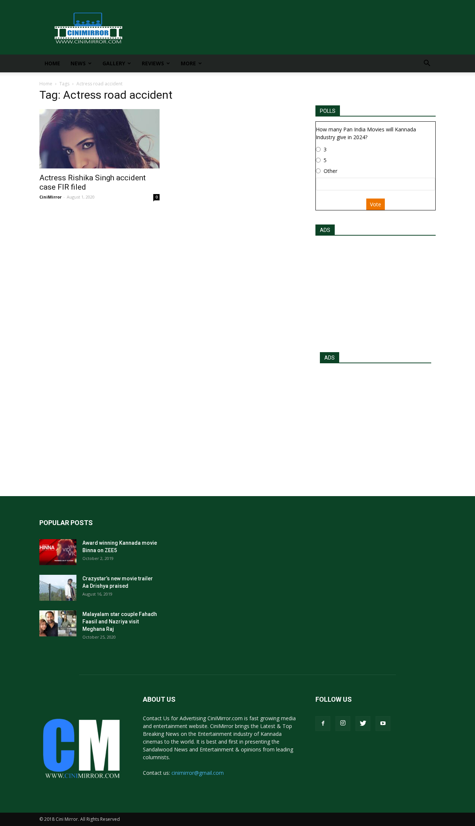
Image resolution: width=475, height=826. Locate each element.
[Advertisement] (375, 291)
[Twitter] (363, 723)
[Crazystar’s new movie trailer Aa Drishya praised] (57, 588)
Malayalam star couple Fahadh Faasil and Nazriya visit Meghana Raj (119, 621)
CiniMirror (50, 197)
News (78, 63)
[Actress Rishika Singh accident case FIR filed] (99, 138)
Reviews (153, 63)
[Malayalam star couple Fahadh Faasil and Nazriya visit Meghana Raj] (57, 623)
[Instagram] (342, 723)
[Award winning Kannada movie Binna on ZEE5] (57, 552)
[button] (427, 64)
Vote (375, 204)
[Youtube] (383, 723)
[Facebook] (322, 723)
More (188, 63)
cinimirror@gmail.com (197, 772)
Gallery (113, 63)
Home (52, 63)
